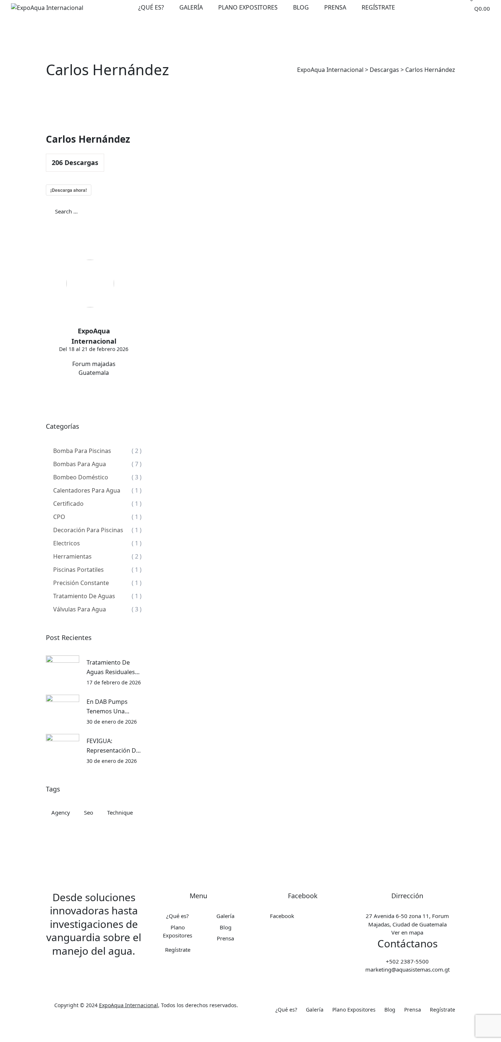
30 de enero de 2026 (112, 721)
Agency (60, 812)
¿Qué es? (151, 7)
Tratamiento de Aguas (84, 596)
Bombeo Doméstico (80, 477)
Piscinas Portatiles (78, 570)
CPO (59, 517)
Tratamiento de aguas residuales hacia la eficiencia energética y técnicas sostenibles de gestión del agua (112, 667)
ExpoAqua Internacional (128, 1005)
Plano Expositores (248, 7)
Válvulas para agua (79, 609)
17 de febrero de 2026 (114, 682)
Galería (191, 7)
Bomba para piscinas (82, 451)
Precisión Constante (81, 583)
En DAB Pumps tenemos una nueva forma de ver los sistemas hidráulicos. (110, 707)
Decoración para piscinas (88, 530)
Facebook (282, 915)
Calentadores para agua (86, 490)
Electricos (66, 543)
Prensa (335, 7)
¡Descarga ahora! (68, 190)
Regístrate (378, 7)
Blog (301, 7)
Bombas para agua (79, 464)
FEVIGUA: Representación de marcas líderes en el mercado (113, 746)
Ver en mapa (407, 932)
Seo (88, 812)
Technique (120, 812)
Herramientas (72, 556)
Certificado (68, 504)
